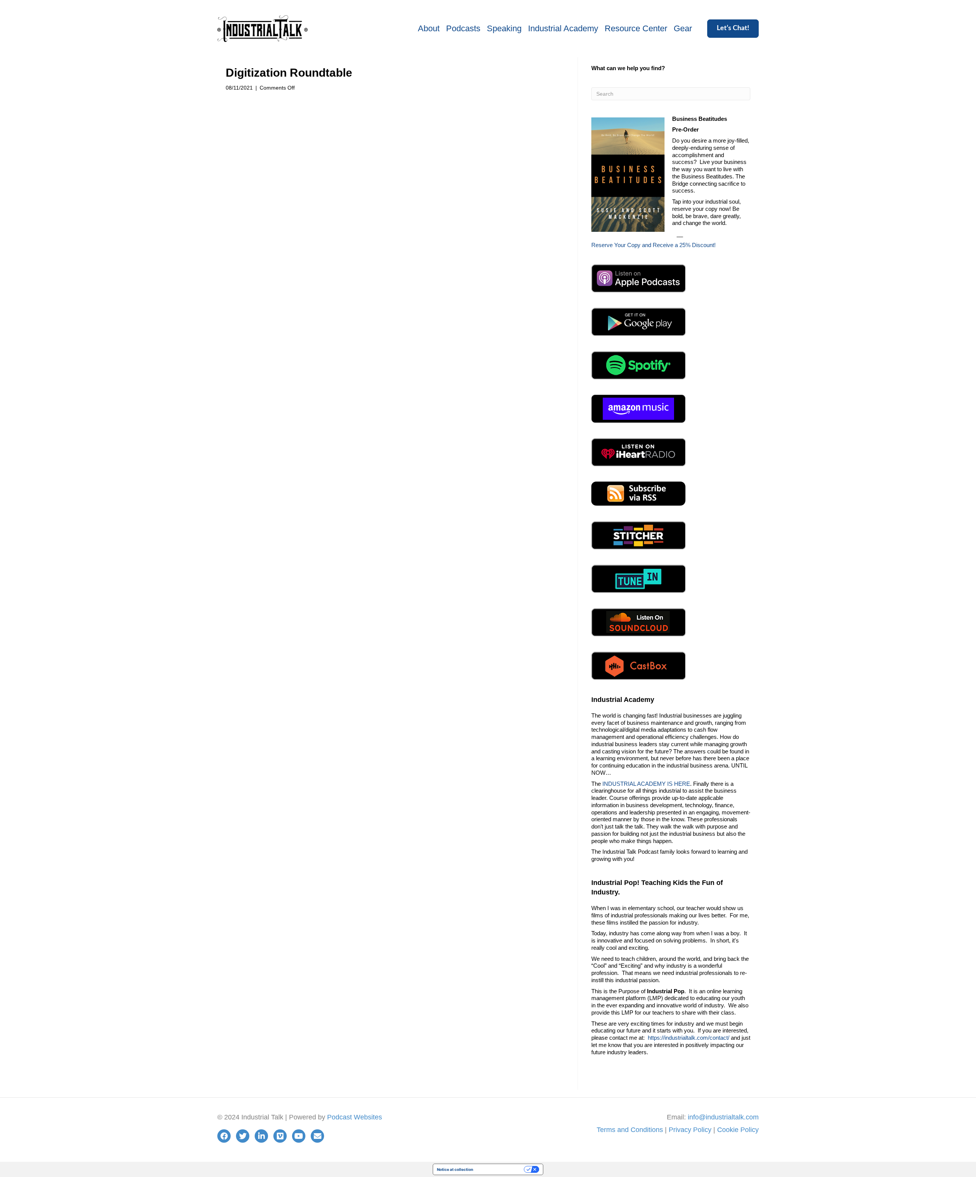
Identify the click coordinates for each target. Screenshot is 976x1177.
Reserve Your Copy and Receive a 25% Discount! (653, 245)
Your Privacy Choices (501, 1169)
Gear (683, 28)
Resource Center (636, 28)
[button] (733, 28)
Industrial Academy (563, 28)
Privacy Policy (690, 1130)
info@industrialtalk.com (723, 1117)
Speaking (504, 28)
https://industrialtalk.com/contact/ (688, 1037)
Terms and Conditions (630, 1130)
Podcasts (463, 28)
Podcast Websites (354, 1117)
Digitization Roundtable (289, 72)
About (429, 28)
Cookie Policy (738, 1130)
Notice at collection (455, 1169)
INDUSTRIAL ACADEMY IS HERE (646, 783)
